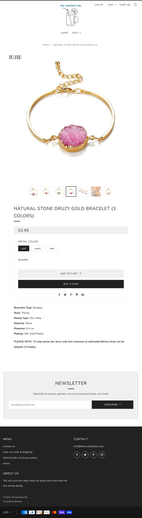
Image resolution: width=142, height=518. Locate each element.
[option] (71, 116)
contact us (9, 446)
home (64, 32)
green (38, 248)
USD (110, 4)
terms (6, 463)
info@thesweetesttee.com (89, 446)
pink (23, 248)
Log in (99, 4)
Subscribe (111, 404)
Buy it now (71, 284)
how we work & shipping (17, 452)
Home (45, 45)
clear (51, 248)
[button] (33, 191)
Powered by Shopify (12, 501)
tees (75, 32)
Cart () (125, 4)
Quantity (23, 259)
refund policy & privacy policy (20, 457)
